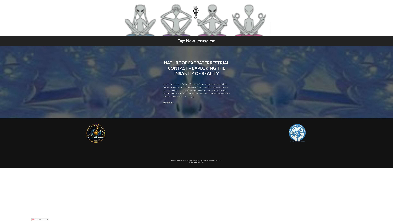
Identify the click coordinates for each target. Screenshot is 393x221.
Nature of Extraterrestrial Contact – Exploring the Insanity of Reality (196, 68)
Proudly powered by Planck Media (185, 160)
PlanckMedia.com (196, 162)
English (37, 219)
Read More (168, 102)
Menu (385, 4)
